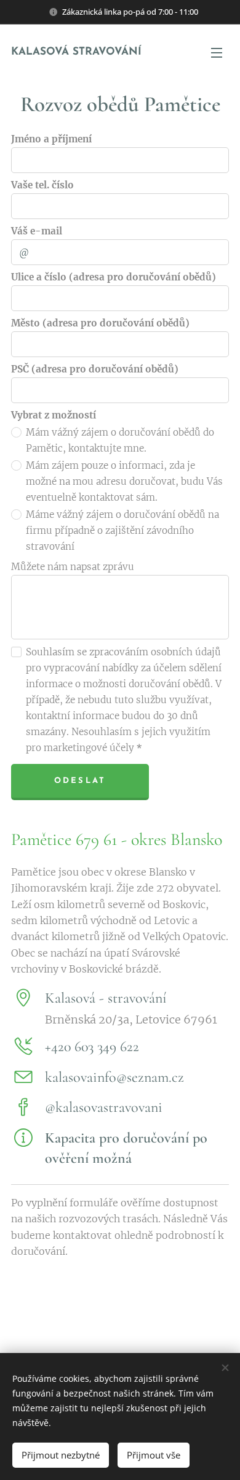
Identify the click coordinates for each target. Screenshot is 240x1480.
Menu (216, 52)
